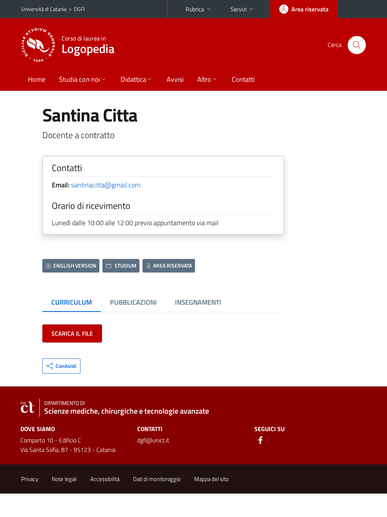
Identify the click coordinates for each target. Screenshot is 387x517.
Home (36, 79)
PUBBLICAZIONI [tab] (133, 302)
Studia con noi (79, 79)
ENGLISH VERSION (74, 265)
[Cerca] (357, 45)
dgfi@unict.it (153, 440)
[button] (61, 366)
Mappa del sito (211, 479)
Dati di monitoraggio (157, 479)
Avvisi (175, 79)
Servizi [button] (239, 9)
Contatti (243, 79)
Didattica (133, 79)
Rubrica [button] (195, 9)
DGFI (79, 9)
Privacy (29, 479)
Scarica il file (72, 333)
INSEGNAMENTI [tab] (198, 302)
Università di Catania (44, 9)
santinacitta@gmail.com (106, 185)
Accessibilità (104, 479)
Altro (204, 79)
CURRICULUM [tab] (71, 302)
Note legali (64, 479)
